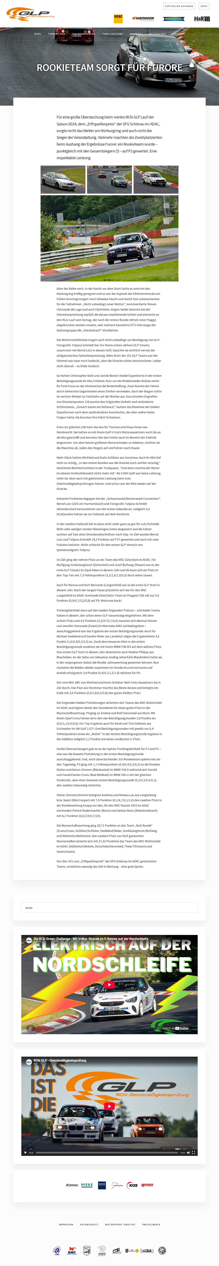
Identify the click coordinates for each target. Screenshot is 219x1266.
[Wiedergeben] (25, 1152)
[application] (109, 1106)
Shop (204, 6)
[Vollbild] (193, 1152)
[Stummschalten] (188, 1152)
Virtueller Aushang (179, 6)
